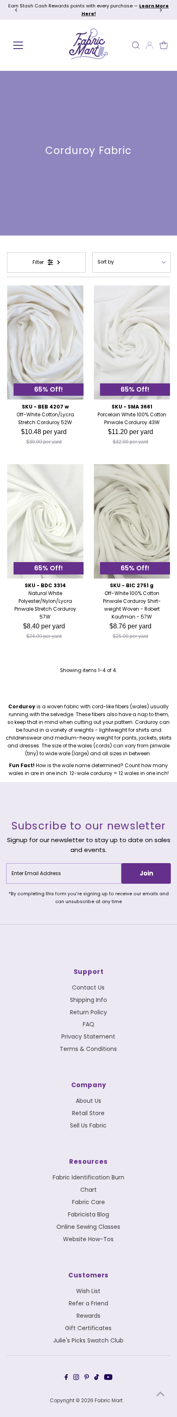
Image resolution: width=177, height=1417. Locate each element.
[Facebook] (66, 1378)
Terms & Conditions (88, 1049)
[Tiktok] (96, 1378)
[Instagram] (76, 1378)
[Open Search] (136, 45)
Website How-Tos (88, 1239)
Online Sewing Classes (88, 1227)
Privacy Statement (88, 1036)
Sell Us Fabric (88, 1125)
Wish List (88, 1291)
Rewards (88, 1316)
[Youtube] (108, 1378)
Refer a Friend (88, 1303)
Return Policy (88, 1012)
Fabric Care (88, 1202)
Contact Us (88, 987)
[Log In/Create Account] (149, 45)
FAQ (88, 1024)
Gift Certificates (88, 1328)
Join (146, 873)
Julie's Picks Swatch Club (88, 1340)
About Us (88, 1101)
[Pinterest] (86, 1378)
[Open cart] (164, 45)
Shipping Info (88, 1000)
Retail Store (88, 1113)
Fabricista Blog (88, 1214)
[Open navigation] (29, 45)
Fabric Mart (109, 1400)
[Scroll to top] (160, 1394)
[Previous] (16, 10)
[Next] (160, 10)
